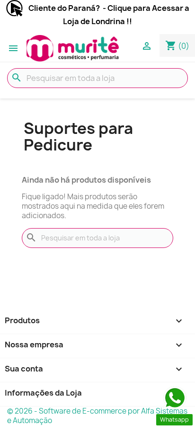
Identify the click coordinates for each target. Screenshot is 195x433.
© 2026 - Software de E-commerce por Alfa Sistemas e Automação (97, 415)
